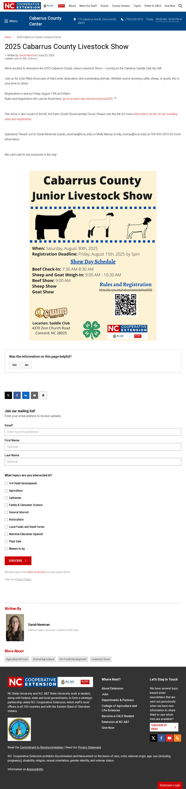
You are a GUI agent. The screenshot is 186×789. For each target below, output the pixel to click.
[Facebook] (161, 738)
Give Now (170, 5)
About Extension (112, 688)
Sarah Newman (28, 55)
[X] (153, 738)
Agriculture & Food (17, 659)
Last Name (12, 455)
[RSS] (177, 738)
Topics (137, 5)
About (72, 5)
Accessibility (35, 769)
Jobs (105, 694)
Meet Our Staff (88, 5)
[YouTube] (169, 738)
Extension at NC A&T (115, 722)
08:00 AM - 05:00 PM (167, 19)
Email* (9, 425)
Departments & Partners (118, 700)
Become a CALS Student (118, 716)
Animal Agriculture (43, 659)
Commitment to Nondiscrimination (41, 747)
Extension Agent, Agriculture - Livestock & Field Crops (53, 630)
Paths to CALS (153, 5)
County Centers (121, 5)
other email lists (36, 572)
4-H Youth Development (72, 659)
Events (104, 5)
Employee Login (170, 785)
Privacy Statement (89, 747)
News (8, 37)
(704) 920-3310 (134, 19)
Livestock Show (101, 659)
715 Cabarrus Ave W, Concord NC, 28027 (97, 21)
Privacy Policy (23, 579)
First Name (12, 440)
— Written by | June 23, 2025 (29, 55)
